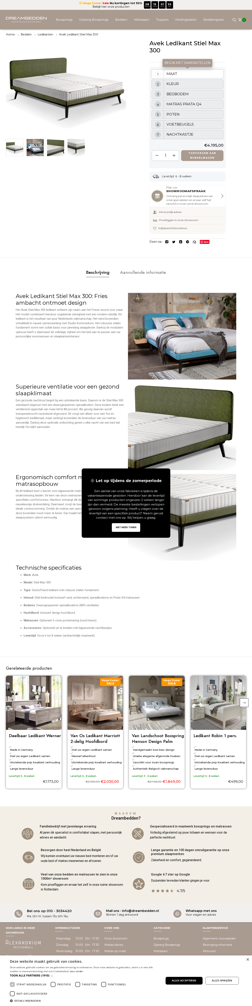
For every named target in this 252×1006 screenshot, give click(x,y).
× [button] (247, 959)
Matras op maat (115, 951)
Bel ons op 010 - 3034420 (49, 911)
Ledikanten (45, 34)
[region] (187, 117)
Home (10, 34)
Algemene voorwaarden (219, 938)
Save (206, 241)
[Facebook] (166, 241)
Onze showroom (115, 938)
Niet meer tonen (126, 527)
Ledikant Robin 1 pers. (215, 736)
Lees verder (76, 971)
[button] (244, 702)
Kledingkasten (186, 19)
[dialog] (126, 980)
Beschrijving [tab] (97, 272)
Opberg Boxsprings (93, 19)
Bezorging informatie (217, 945)
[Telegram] (187, 241)
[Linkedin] (180, 241)
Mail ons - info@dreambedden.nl (132, 911)
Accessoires (139, 39)
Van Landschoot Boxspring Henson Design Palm (158, 738)
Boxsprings (64, 19)
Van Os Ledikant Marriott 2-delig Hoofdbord (95, 738)
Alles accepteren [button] (184, 980)
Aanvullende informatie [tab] (143, 272)
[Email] (194, 241)
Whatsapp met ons (201, 911)
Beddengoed (213, 19)
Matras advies (113, 945)
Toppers (162, 19)
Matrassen (141, 19)
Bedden (121, 19)
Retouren (209, 951)
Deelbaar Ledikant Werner (35, 736)
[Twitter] (173, 241)
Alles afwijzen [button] (222, 980)
